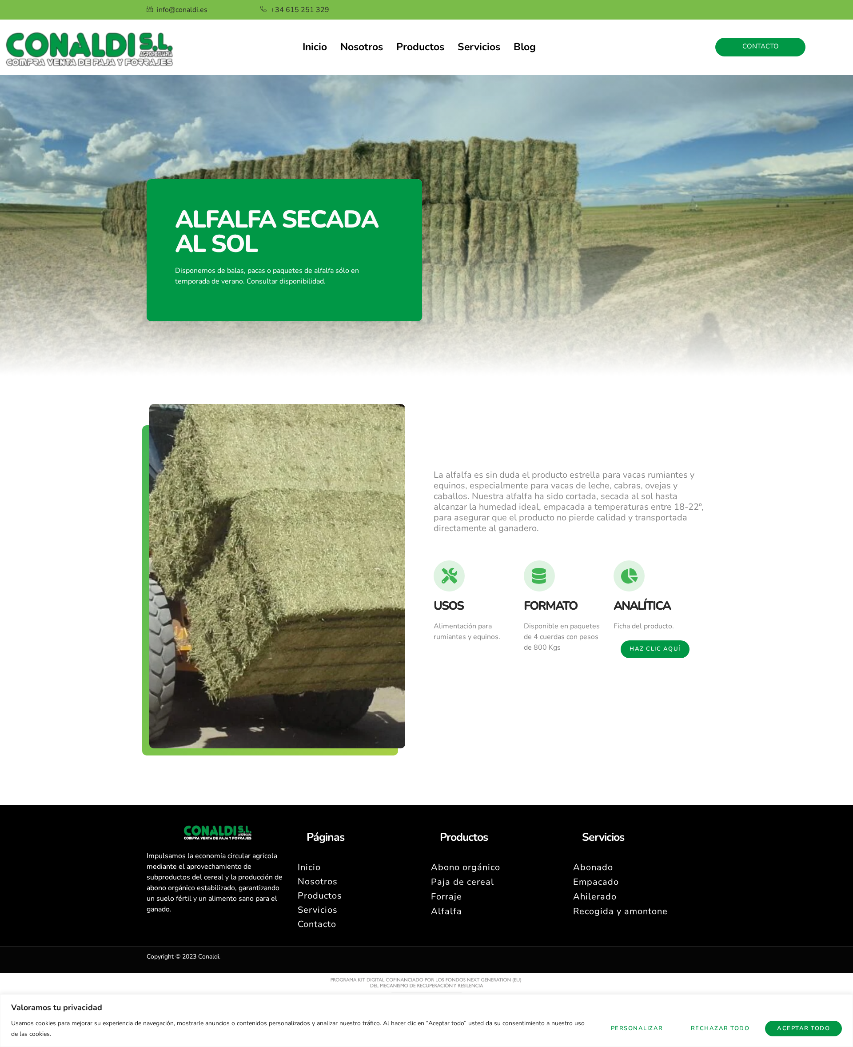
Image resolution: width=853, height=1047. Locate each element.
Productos (420, 47)
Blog (525, 47)
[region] (426, 1020)
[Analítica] (629, 575)
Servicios (479, 47)
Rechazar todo (720, 1028)
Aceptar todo (803, 1028)
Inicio (315, 47)
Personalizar (637, 1028)
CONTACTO (760, 46)
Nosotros (361, 47)
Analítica (642, 606)
